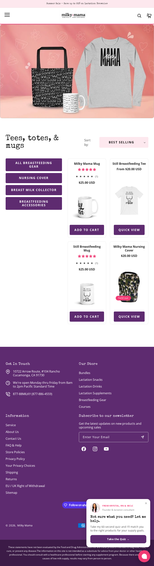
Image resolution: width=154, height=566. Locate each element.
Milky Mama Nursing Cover (129, 248)
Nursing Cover (34, 178)
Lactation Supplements (95, 393)
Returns (11, 479)
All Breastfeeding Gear (33, 165)
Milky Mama (24, 525)
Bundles (84, 373)
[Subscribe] (142, 437)
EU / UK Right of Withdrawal (25, 486)
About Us (12, 432)
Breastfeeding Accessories (33, 203)
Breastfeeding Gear (92, 400)
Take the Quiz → (118, 539)
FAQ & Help (14, 445)
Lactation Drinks (90, 386)
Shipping (12, 472)
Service (11, 425)
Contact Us (13, 439)
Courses (85, 407)
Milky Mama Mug (87, 164)
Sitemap (11, 493)
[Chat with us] (144, 556)
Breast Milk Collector (34, 190)
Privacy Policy (15, 459)
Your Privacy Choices (20, 466)
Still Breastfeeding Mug (87, 248)
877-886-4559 (41, 394)
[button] (7, 15)
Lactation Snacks (91, 380)
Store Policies (15, 452)
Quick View (129, 230)
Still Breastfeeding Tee (129, 164)
